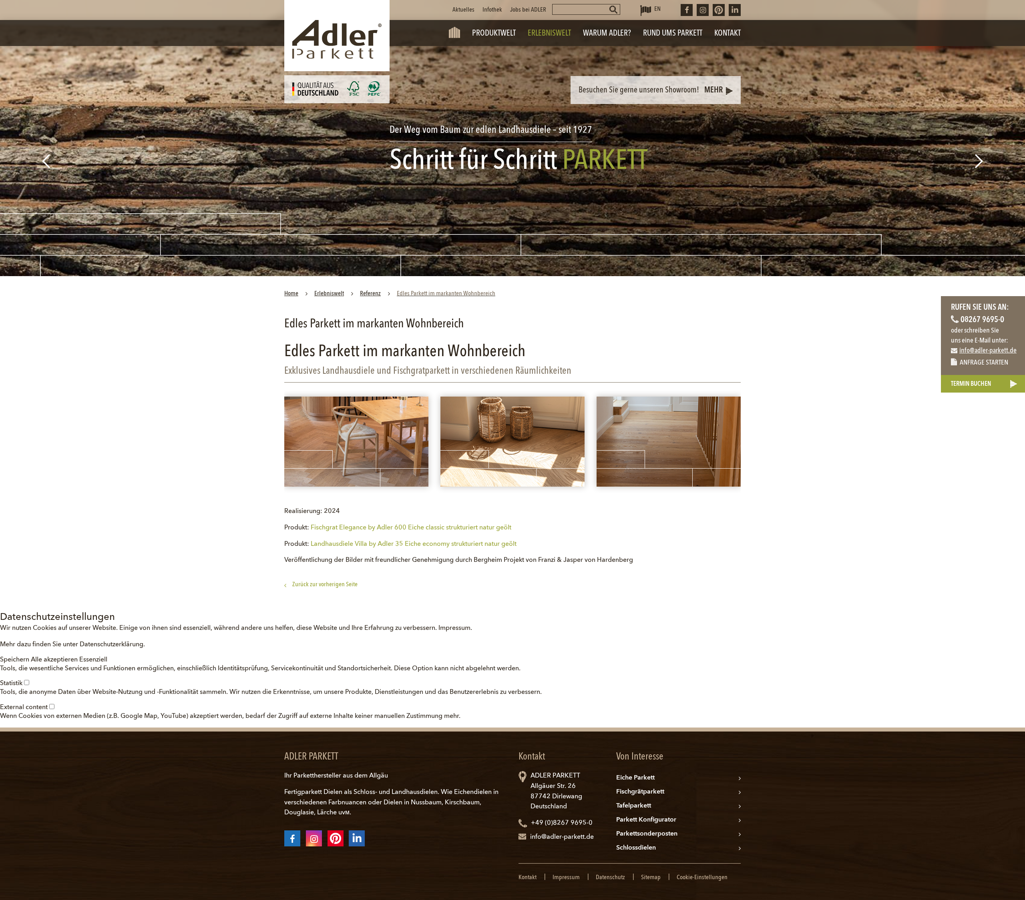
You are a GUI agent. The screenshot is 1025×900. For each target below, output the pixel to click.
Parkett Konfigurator (646, 820)
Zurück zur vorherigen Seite (325, 584)
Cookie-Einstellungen (702, 877)
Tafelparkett (633, 806)
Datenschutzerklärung (111, 644)
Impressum (454, 628)
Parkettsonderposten (646, 834)
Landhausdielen (415, 792)
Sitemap (651, 877)
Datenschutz (610, 877)
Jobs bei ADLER (528, 10)
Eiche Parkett (635, 778)
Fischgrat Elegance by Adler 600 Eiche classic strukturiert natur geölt (411, 528)
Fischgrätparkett (640, 792)
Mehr (713, 90)
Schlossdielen (636, 848)
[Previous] (45, 161)
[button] (15, 660)
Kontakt (528, 877)
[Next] (980, 161)
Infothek (492, 10)
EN (657, 9)
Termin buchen (971, 384)
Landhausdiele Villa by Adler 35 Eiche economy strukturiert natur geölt (414, 544)
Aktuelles (463, 10)
